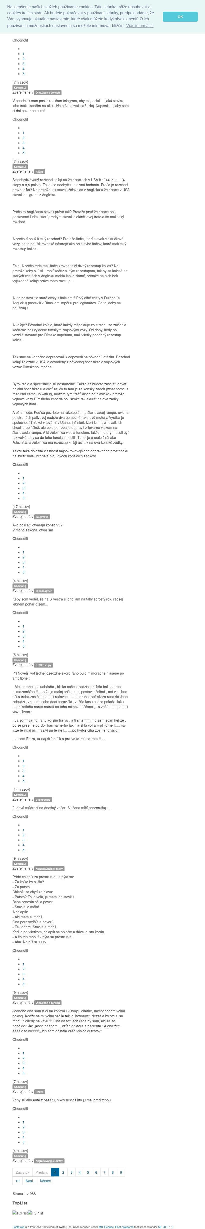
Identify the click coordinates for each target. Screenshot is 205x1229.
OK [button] (180, 17)
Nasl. (30, 1180)
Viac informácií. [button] (140, 26)
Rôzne (40, 171)
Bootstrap (18, 1227)
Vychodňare (43, 799)
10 (18, 1180)
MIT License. (106, 1227)
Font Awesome (124, 1227)
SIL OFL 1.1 (165, 1227)
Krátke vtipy (43, 665)
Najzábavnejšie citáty (49, 868)
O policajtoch (44, 591)
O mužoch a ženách (48, 92)
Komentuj (20, 87)
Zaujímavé (42, 517)
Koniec (45, 1180)
